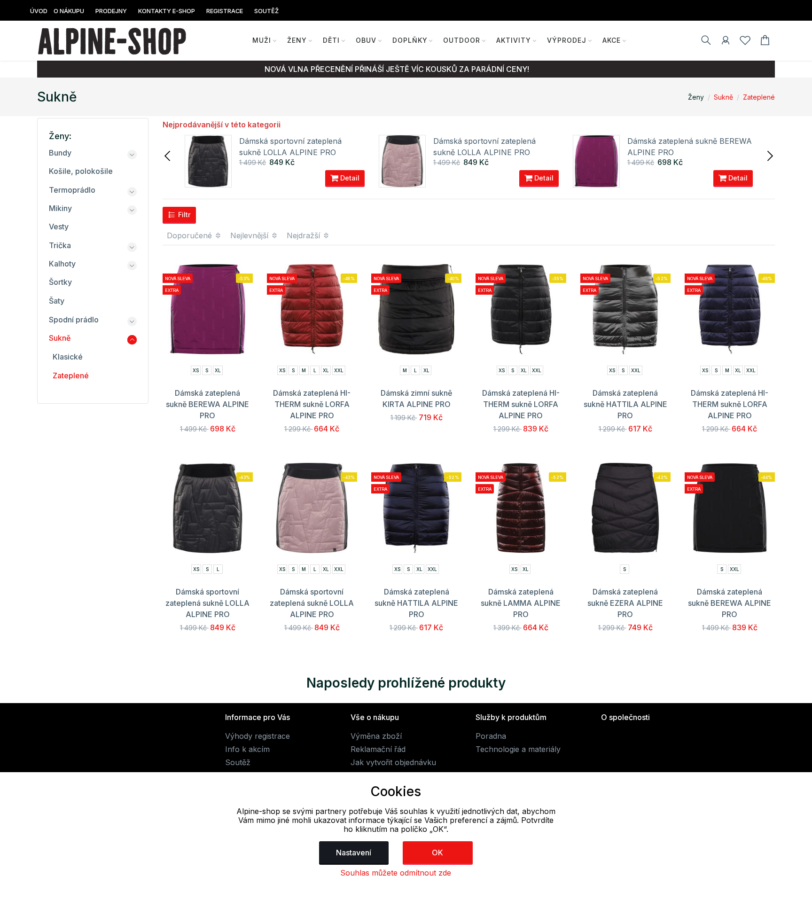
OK (437, 852)
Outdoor (461, 40)
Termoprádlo (72, 190)
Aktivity (513, 40)
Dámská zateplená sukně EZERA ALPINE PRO (625, 603)
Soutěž (237, 762)
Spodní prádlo (74, 319)
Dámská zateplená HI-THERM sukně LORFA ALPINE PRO (312, 404)
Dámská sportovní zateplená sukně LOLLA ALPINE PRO (207, 603)
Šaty (56, 300)
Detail (348, 178)
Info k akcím (247, 749)
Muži (261, 40)
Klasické (68, 356)
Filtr (183, 215)
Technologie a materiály (518, 749)
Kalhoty (62, 263)
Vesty (59, 226)
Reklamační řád (378, 749)
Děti (331, 40)
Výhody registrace (257, 736)
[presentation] (168, 155)
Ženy (297, 40)
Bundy (60, 152)
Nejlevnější (250, 235)
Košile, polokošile (81, 171)
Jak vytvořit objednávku (393, 762)
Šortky (60, 282)
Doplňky (410, 40)
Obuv (366, 40)
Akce (611, 40)
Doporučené (190, 235)
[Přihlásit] (725, 42)
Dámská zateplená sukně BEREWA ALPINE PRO (207, 404)
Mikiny (60, 208)
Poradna (491, 736)
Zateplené (759, 97)
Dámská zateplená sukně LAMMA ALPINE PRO (521, 603)
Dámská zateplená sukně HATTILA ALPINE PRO (625, 404)
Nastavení (353, 852)
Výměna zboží (376, 736)
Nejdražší (304, 235)
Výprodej (566, 40)
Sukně (723, 97)
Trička (60, 245)
